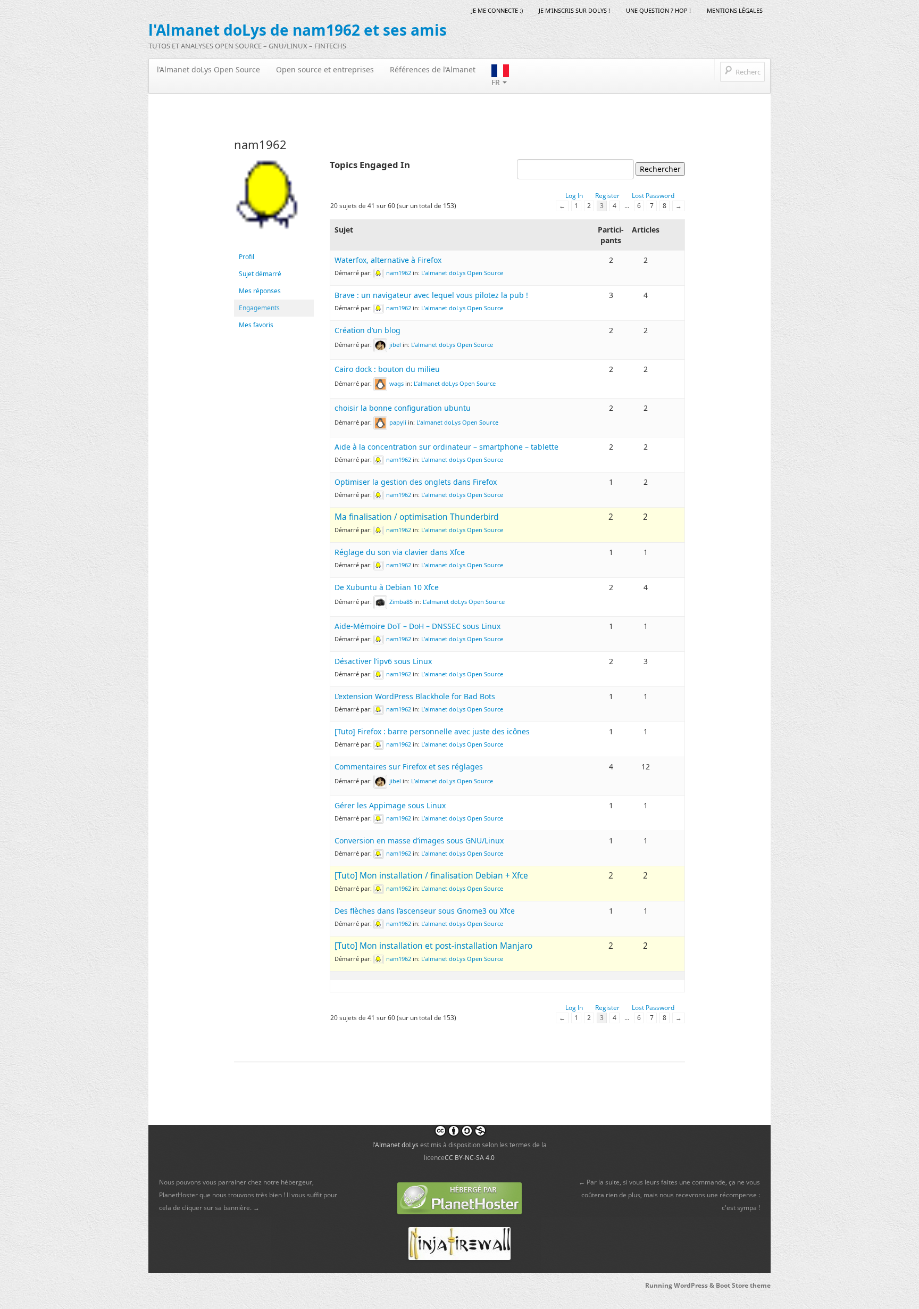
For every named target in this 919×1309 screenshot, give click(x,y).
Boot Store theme (743, 1285)
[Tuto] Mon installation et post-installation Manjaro (433, 945)
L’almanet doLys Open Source (462, 273)
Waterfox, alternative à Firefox (388, 260)
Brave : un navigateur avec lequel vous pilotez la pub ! (431, 295)
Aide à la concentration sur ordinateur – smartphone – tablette (446, 447)
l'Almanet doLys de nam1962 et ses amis (297, 30)
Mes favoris (256, 324)
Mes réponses (260, 290)
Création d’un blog (367, 330)
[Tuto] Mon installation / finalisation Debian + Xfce (431, 875)
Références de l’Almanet (432, 69)
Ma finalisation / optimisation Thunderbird (416, 517)
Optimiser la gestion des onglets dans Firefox (416, 482)
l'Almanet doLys (395, 1144)
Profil (246, 256)
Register (607, 195)
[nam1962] (274, 202)
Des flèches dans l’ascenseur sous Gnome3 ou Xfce (425, 911)
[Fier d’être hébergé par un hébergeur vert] (459, 1198)
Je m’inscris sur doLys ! (574, 10)
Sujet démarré (260, 273)
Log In (574, 195)
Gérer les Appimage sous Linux (390, 805)
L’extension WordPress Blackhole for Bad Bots (415, 696)
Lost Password (653, 195)
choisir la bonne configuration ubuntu (403, 408)
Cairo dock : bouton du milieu (387, 369)
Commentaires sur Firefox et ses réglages (409, 766)
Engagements (259, 307)
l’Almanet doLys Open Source (208, 69)
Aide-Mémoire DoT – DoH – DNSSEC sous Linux (417, 626)
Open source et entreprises (325, 69)
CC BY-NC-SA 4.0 (470, 1157)
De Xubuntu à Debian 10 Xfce (387, 587)
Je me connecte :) (497, 10)
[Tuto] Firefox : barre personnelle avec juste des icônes (432, 731)
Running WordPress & (680, 1285)
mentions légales (735, 10)
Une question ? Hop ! (658, 10)
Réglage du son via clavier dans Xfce (400, 552)
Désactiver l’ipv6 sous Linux (383, 661)
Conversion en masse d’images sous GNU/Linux (419, 840)
